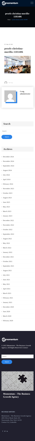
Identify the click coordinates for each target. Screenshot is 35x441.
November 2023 (8, 188)
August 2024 (7, 170)
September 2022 (8, 234)
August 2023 (7, 198)
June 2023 (6, 202)
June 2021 (6, 280)
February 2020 (8, 321)
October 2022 (7, 229)
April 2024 (6, 179)
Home (9, 19)
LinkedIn (13, 422)
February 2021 (8, 298)
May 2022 (6, 243)
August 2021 (7, 270)
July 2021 (6, 275)
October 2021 (7, 261)
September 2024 (8, 166)
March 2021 (7, 293)
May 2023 (6, 207)
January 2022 (7, 252)
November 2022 (8, 225)
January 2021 (7, 302)
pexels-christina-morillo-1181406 (20, 19)
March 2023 (7, 211)
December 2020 (8, 307)
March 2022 (7, 248)
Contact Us (5, 422)
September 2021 (8, 266)
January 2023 (7, 216)
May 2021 (6, 284)
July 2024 (6, 175)
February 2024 (8, 184)
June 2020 (6, 311)
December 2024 (8, 157)
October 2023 (7, 193)
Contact (25, 348)
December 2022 (8, 220)
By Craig (11, 82)
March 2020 (7, 316)
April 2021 (6, 289)
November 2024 (8, 161)
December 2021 (8, 257)
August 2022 (7, 239)
